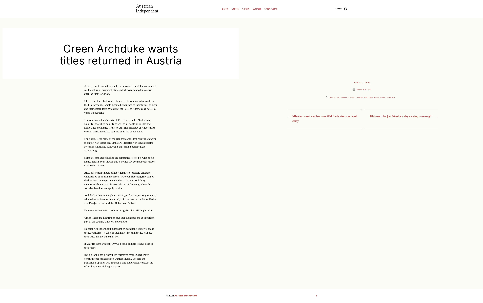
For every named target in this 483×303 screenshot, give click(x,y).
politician (382, 97)
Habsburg (359, 97)
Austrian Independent (185, 295)
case (337, 97)
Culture (245, 9)
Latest (225, 9)
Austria (332, 97)
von (393, 97)
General (235, 9)
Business (257, 9)
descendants (344, 97)
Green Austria (270, 9)
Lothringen (368, 97)
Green (352, 97)
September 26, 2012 (364, 89)
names (376, 97)
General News (362, 83)
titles (389, 97)
